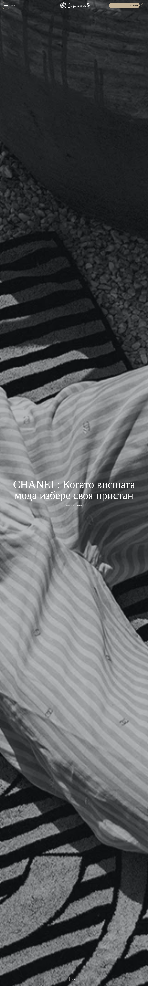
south (74, 978)
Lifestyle (79, 506)
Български (143, 5)
